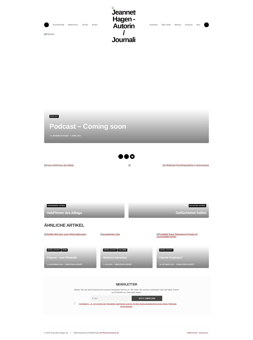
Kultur (95, 25)
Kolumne (154, 25)
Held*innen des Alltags (64, 213)
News (64, 250)
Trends (85, 25)
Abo (198, 25)
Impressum (203, 333)
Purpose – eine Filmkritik (62, 257)
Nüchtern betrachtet (115, 257)
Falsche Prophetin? (170, 257)
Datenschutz (192, 333)
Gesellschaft (58, 25)
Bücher (178, 25)
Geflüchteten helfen (191, 213)
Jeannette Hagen (60, 136)
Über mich (166, 25)
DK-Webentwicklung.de (109, 333)
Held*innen (73, 25)
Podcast (189, 25)
